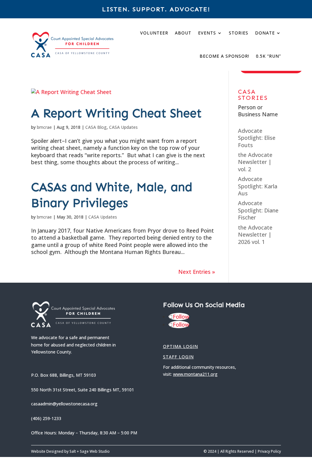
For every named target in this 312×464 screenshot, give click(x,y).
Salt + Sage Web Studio (89, 451)
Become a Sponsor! (224, 56)
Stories (238, 33)
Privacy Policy (269, 451)
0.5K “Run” (268, 56)
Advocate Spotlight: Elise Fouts (256, 138)
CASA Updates (123, 127)
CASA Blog (96, 127)
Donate (265, 33)
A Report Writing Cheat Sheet (116, 112)
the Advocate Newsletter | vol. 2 (255, 162)
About (183, 33)
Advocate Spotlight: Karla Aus (257, 186)
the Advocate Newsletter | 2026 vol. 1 (255, 234)
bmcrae (44, 127)
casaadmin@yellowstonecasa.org (64, 404)
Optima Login (180, 346)
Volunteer (154, 33)
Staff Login (178, 357)
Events (207, 33)
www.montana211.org (195, 374)
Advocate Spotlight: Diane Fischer (258, 210)
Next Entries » (196, 271)
